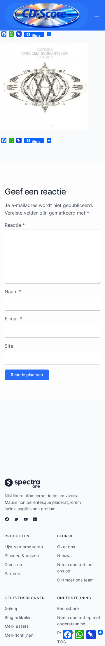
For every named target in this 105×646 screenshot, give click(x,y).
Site (9, 346)
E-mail (13, 319)
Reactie (15, 225)
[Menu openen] (96, 15)
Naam (13, 292)
